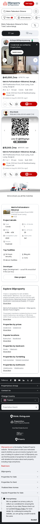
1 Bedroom (13, 349)
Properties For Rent (9, 482)
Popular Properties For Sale (12, 493)
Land (32, 301)
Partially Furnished (22, 360)
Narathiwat (17, 338)
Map (30, 33)
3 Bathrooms (19, 368)
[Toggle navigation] (37, 3)
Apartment (7, 301)
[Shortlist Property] (35, 120)
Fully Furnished (8, 360)
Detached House (20, 299)
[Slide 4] (18, 71)
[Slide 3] (16, 71)
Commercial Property (18, 301)
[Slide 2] (17, 141)
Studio (5, 349)
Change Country (8, 396)
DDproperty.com (7, 447)
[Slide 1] (14, 141)
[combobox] (19, 11)
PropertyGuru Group (9, 386)
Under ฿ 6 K (17, 328)
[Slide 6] (23, 71)
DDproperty (6, 471)
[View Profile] (20, 113)
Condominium (8, 299)
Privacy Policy (21, 509)
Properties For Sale (9, 477)
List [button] (12, 33)
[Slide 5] (21, 71)
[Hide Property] (30, 120)
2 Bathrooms (7, 368)
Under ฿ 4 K (7, 328)
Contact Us (6, 390)
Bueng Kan (7, 338)
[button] (20, 277)
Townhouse (31, 299)
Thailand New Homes (9, 487)
